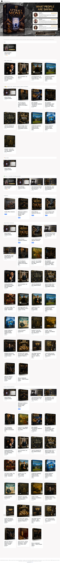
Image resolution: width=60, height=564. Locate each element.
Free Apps (24, 560)
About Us (41, 560)
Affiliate (10, 560)
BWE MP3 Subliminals (5, 560)
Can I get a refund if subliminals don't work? (32, 560)
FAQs (39, 560)
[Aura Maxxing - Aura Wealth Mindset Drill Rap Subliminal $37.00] (30, 19)
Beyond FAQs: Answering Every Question (16, 560)
